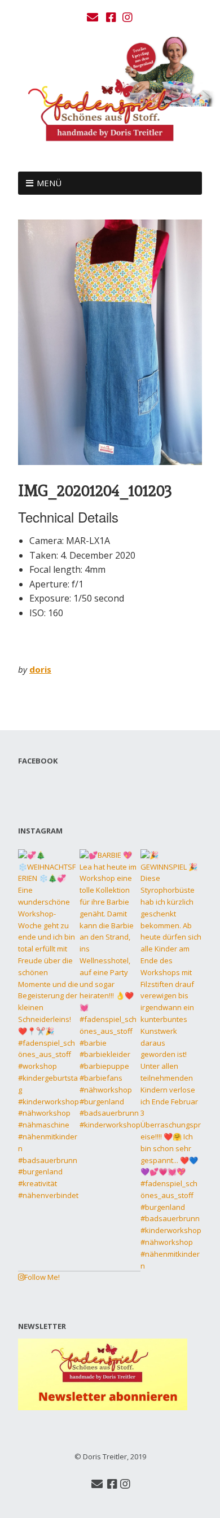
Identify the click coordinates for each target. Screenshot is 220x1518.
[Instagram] (127, 17)
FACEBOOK (38, 761)
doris (40, 669)
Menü (49, 182)
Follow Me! (42, 1277)
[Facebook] (111, 17)
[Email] (94, 17)
